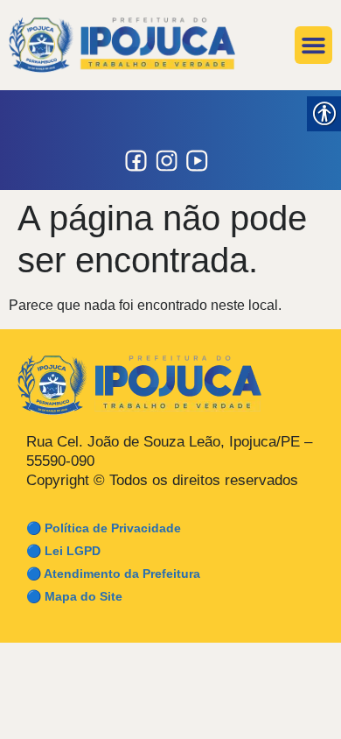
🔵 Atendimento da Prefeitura (113, 574)
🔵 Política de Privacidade (103, 528)
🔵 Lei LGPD (63, 551)
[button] (314, 45)
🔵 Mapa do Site (74, 596)
